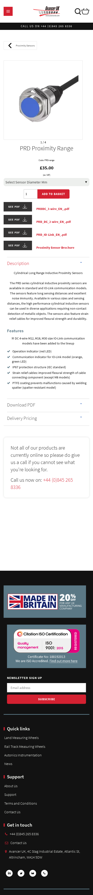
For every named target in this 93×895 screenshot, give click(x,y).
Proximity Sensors (25, 45)
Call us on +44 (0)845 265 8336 (46, 26)
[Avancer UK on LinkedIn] (9, 875)
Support (10, 794)
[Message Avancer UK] (32, 875)
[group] (43, 100)
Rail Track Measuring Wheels (24, 746)
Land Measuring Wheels (21, 737)
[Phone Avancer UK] (44, 875)
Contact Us (12, 812)
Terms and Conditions (20, 803)
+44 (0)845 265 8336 (24, 834)
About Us (10, 786)
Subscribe (46, 699)
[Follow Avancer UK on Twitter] (21, 875)
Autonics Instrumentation (23, 755)
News (8, 763)
